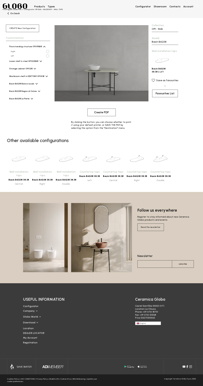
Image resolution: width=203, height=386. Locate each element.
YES (12, 67)
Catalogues (29, 324)
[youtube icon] (184, 366)
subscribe (183, 264)
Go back (15, 13)
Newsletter (145, 256)
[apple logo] (142, 366)
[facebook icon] (187, 366)
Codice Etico (65, 379)
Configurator (30, 306)
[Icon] (21, 366)
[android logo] (129, 366)
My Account (30, 337)
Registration (30, 342)
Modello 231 (54, 379)
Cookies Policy (13, 379)
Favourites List (165, 93)
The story (28, 313)
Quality (27, 319)
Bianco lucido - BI (23, 86)
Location (28, 328)
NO (12, 63)
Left (12, 56)
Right (13, 51)
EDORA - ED (21, 79)
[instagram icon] (190, 366)
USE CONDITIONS (27, 379)
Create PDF (101, 112)
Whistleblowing (79, 379)
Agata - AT (20, 71)
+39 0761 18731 (150, 311)
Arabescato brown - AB (26, 101)
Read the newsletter (150, 227)
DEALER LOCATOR (33, 333)
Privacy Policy (42, 379)
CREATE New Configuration (22, 28)
